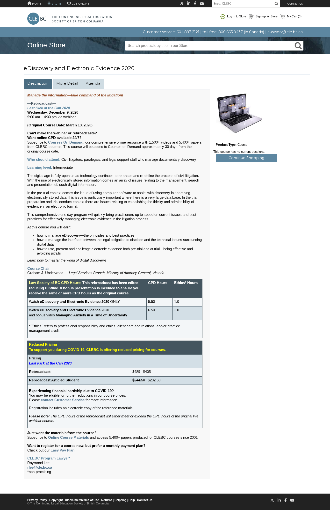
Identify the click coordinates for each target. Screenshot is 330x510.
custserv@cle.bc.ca (285, 31)
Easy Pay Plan (62, 450)
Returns (106, 500)
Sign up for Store (266, 16)
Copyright (56, 500)
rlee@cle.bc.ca (39, 467)
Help (132, 500)
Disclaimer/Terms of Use (82, 500)
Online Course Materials (68, 437)
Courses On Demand (65, 142)
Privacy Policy (37, 500)
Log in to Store (236, 16)
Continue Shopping (246, 157)
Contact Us (295, 3)
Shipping (120, 500)
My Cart (293, 16)
